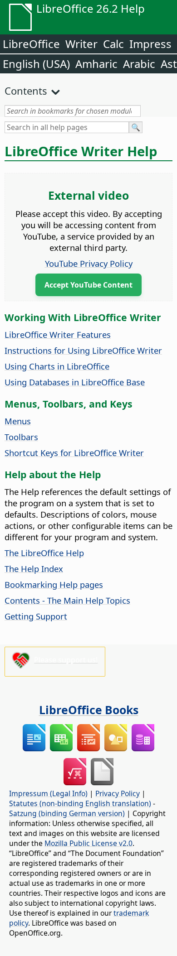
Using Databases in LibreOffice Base (75, 382)
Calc (113, 43)
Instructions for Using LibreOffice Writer (83, 350)
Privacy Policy (117, 793)
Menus (18, 421)
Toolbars (21, 436)
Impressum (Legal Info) (48, 793)
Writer (81, 43)
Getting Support (36, 616)
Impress (150, 43)
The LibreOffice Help (44, 552)
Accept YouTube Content (88, 285)
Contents (26, 90)
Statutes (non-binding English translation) (80, 803)
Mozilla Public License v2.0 (88, 843)
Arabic (139, 63)
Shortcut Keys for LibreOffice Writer (74, 452)
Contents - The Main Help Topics (67, 600)
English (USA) (36, 63)
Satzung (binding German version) (67, 813)
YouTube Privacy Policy (89, 263)
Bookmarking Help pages (54, 584)
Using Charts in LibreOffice (57, 366)
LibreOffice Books (88, 709)
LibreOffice (31, 43)
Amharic (96, 63)
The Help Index (34, 568)
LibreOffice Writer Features (58, 334)
